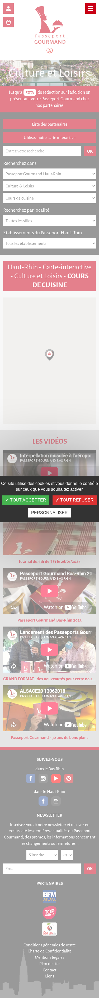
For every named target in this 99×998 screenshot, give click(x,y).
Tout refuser (76, 500)
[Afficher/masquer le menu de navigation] (90, 8)
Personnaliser (49, 512)
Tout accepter (27, 500)
